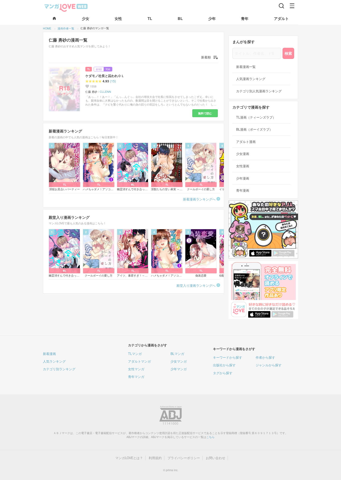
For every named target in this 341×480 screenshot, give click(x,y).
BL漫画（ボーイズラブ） (254, 129)
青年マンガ (136, 376)
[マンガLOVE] (66, 7)
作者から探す (265, 357)
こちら (210, 437)
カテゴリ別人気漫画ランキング (259, 91)
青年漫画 (242, 190)
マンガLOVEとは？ (129, 458)
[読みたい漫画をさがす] (281, 6)
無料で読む (205, 113)
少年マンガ (178, 369)
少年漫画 (242, 178)
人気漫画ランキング (250, 79)
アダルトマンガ (139, 361)
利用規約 (155, 458)
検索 (288, 53)
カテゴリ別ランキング (59, 369)
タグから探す (222, 372)
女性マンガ (136, 369)
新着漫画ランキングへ (199, 199)
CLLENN (105, 91)
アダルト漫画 (246, 141)
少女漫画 (242, 153)
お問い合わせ (215, 458)
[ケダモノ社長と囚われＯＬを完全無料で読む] (65, 89)
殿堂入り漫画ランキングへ (196, 285)
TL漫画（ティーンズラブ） (256, 117)
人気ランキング (54, 361)
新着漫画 (49, 353)
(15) (113, 81)
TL (88, 69)
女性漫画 (242, 166)
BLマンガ (177, 353)
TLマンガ (135, 353)
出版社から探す (224, 365)
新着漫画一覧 (246, 66)
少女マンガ (178, 361)
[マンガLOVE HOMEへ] (54, 18)
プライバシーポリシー (183, 458)
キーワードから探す (227, 357)
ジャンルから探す (269, 365)
